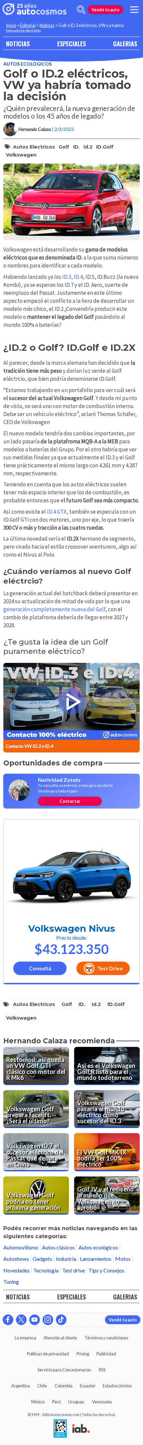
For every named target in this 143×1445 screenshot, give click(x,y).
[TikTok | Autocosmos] (61, 1319)
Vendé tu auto (105, 9)
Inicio (11, 25)
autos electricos (34, 147)
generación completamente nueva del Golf (54, 609)
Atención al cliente (60, 1337)
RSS (102, 1369)
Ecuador (87, 1385)
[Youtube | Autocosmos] (34, 1319)
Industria (66, 1258)
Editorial (28, 25)
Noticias (47, 25)
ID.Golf (104, 147)
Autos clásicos (58, 1247)
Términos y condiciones (106, 1337)
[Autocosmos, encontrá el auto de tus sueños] (34, 9)
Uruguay (76, 1401)
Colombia (63, 1385)
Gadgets (42, 1258)
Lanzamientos (95, 1258)
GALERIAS (125, 43)
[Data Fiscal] (60, 1429)
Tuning (11, 1281)
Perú (56, 1401)
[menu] (134, 9)
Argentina (20, 1385)
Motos (123, 1258)
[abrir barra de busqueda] (81, 10)
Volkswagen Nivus (71, 928)
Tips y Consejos (106, 1270)
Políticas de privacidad (48, 1353)
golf (64, 147)
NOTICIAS (18, 43)
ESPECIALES (71, 43)
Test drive (73, 1270)
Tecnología (46, 1270)
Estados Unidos (117, 1385)
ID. (76, 147)
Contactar (70, 801)
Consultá (40, 968)
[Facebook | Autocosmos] (8, 1319)
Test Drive (110, 968)
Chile (42, 1385)
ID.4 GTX (57, 511)
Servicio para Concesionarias (64, 1369)
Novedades (16, 1270)
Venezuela (102, 1401)
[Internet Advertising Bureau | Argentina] (81, 1429)
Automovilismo (20, 1247)
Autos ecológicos (27, 64)
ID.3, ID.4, (73, 276)
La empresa (25, 1337)
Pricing (82, 1353)
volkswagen (21, 155)
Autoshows (16, 1258)
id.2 (87, 147)
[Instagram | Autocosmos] (48, 1319)
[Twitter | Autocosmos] (21, 1319)
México (38, 1401)
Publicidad (106, 1353)
